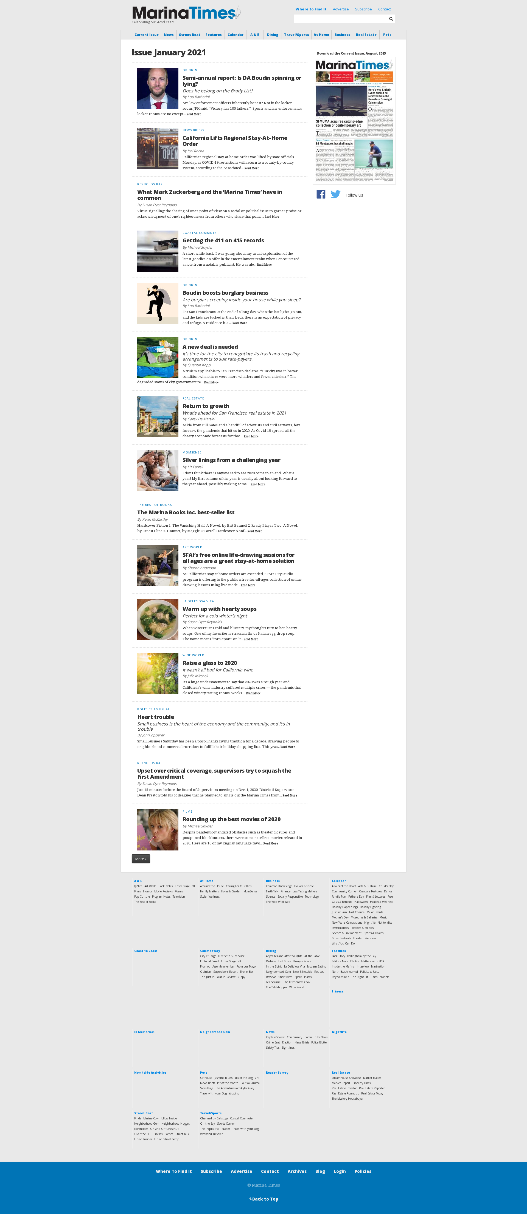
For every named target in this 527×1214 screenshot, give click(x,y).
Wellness (214, 896)
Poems (179, 891)
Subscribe (363, 9)
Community (294, 1037)
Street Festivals (341, 938)
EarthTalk (272, 891)
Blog (320, 1171)
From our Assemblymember (217, 966)
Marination (378, 966)
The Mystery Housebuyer (347, 1098)
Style (203, 896)
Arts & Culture (367, 886)
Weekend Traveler (211, 1134)
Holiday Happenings (345, 907)
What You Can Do (343, 943)
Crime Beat (273, 1042)
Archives (297, 1171)
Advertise (341, 9)
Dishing (271, 961)
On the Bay (207, 1123)
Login (340, 1171)
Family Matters (209, 891)
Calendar (235, 34)
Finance (285, 891)
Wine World (296, 987)
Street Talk (182, 1134)
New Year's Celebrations (347, 922)
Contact (384, 9)
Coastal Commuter (242, 1118)
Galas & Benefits (342, 902)
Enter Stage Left (185, 886)
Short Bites (285, 977)
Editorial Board (209, 961)
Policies (363, 1171)
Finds (137, 1118)
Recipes (319, 972)
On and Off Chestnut (164, 1129)
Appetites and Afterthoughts (284, 956)
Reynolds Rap (340, 977)
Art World (150, 886)
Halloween (361, 902)
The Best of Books (145, 902)
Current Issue (146, 34)
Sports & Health (374, 933)
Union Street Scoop (166, 1139)
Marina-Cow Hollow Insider (160, 1118)
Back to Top (263, 1199)
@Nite (138, 886)
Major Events (375, 912)
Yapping (234, 1093)
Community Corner (344, 891)
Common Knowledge (279, 886)
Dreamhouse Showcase (346, 1078)
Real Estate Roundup (345, 1093)
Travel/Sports (296, 34)
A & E (254, 34)
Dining (272, 34)
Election (287, 1042)
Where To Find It (174, 1171)
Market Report (341, 1083)
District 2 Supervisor (231, 956)
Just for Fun (339, 912)
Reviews (271, 977)
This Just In (207, 977)
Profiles (157, 1134)
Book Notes (166, 886)
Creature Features (370, 891)
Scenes (169, 1134)
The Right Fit (359, 977)
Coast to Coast (146, 951)
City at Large (208, 956)
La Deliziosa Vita (294, 966)
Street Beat (189, 34)
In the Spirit (274, 966)
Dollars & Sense (304, 886)
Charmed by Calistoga (214, 1118)
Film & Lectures (375, 896)
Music (383, 917)
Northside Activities (150, 1072)
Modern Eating (316, 966)
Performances (340, 928)
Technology (312, 896)
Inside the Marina (343, 966)
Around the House (212, 886)
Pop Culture (142, 896)
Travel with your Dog (213, 1093)
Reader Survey (277, 1072)
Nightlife (369, 922)
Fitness (337, 991)
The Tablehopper (276, 987)
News (169, 34)
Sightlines (288, 1048)
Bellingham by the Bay (361, 956)
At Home (321, 34)
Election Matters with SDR (367, 961)
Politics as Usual (370, 972)
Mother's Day (340, 917)
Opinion (205, 972)
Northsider (141, 1129)
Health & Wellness (381, 902)
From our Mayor (247, 966)
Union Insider (143, 1139)
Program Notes (161, 896)
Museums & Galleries (364, 917)
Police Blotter (319, 1042)
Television (179, 896)
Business (342, 34)
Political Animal (250, 1083)
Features (214, 34)
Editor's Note (340, 961)
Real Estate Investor (344, 1088)
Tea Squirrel (273, 982)
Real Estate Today (372, 1093)
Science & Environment (346, 933)
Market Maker (372, 1078)
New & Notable (302, 972)
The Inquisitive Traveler (215, 1129)
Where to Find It (311, 9)
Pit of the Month (228, 1083)
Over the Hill (142, 1134)
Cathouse (206, 1078)
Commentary (210, 951)
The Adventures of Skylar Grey (234, 1088)
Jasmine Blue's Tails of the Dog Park (236, 1078)
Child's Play (386, 886)
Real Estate (366, 34)
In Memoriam (144, 1032)
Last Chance (357, 912)
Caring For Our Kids (238, 886)
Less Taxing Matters (305, 891)
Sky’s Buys (206, 1088)
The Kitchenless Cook (297, 982)
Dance (388, 891)
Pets (387, 34)
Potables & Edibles (362, 928)
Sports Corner (226, 1123)
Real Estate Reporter (372, 1088)
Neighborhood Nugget (175, 1123)
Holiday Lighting (370, 907)
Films (137, 891)
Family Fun (339, 896)
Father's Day (356, 896)
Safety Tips (272, 1048)
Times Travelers (379, 977)
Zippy (241, 977)
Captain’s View (275, 1037)
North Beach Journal (345, 972)
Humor (147, 891)
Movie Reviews (163, 891)
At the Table (312, 956)
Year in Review (226, 977)
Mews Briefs (207, 1083)
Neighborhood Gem (278, 972)
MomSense (250, 891)
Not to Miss (385, 922)
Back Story (338, 956)
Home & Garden (231, 891)
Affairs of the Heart (344, 886)
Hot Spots (284, 961)
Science (270, 896)
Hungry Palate (302, 961)
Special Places (303, 977)
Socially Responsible (290, 896)
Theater (358, 938)
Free (390, 896)
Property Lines (361, 1083)
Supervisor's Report (225, 972)
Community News (315, 1037)
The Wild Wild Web (278, 902)
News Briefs (302, 1042)
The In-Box (246, 972)
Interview (363, 966)
